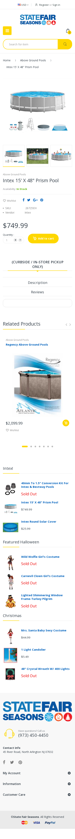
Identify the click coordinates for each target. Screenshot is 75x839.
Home (7, 60)
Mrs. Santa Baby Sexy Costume (43, 630)
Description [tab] (37, 282)
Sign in (56, 5)
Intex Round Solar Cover (38, 521)
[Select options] (65, 423)
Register (44, 5)
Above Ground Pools (33, 60)
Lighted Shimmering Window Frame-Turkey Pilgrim (42, 597)
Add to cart (46, 238)
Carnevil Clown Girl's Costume (42, 576)
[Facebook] (23, 200)
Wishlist (11, 200)
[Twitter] (28, 200)
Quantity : (8, 234)
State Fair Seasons (26, 817)
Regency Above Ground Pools (27, 344)
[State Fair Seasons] (38, 18)
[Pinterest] (41, 200)
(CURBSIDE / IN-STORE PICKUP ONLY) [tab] (37, 264)
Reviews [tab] (37, 292)
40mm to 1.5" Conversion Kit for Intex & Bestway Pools (45, 485)
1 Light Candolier (33, 649)
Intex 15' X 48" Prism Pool (39, 502)
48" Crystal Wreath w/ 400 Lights (45, 669)
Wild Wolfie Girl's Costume (40, 557)
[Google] (35, 200)
